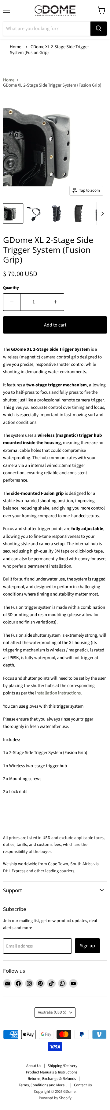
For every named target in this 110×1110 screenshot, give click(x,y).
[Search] (98, 28)
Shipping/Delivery (62, 1066)
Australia (52, 1012)
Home (15, 47)
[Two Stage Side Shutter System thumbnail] (13, 213)
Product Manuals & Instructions (51, 1072)
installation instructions (58, 693)
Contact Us (83, 1085)
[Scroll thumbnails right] (101, 213)
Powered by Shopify (55, 1098)
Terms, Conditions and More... (43, 1085)
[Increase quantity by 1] (55, 302)
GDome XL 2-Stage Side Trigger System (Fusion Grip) (49, 50)
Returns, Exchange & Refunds (52, 1078)
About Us (33, 1066)
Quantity (11, 288)
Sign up (87, 945)
